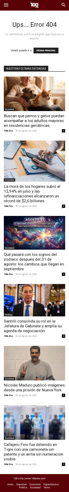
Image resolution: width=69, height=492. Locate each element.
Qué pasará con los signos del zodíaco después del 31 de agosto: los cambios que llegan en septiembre (34, 261)
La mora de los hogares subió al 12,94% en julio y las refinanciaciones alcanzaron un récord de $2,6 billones (32, 193)
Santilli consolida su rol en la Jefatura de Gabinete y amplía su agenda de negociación (33, 326)
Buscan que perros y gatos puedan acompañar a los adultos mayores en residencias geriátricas (34, 121)
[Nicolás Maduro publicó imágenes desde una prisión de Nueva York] (34, 363)
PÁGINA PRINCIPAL (46, 50)
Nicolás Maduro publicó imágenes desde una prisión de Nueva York (34, 387)
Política (8, 314)
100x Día (8, 130)
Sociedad (9, 109)
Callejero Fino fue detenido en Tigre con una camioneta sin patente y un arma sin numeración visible (33, 451)
